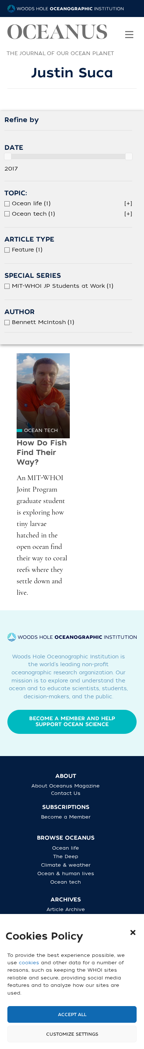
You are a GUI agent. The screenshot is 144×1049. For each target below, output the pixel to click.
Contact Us (65, 793)
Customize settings (72, 1034)
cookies (29, 962)
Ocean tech (41, 430)
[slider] (7, 156)
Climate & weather (65, 865)
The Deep (65, 856)
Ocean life (65, 848)
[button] (133, 932)
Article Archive (66, 909)
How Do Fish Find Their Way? (42, 452)
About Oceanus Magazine (65, 786)
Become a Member (65, 817)
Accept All (72, 1015)
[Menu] (129, 29)
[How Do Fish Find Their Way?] (43, 395)
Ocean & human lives (65, 873)
